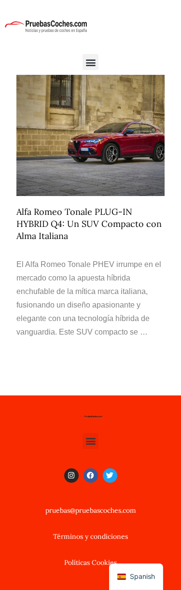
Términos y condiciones (90, 536)
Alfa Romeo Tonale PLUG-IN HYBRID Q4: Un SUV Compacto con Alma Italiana (89, 223)
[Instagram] (71, 475)
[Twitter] (110, 475)
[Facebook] (91, 475)
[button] (90, 62)
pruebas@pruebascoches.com (90, 510)
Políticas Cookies (90, 562)
